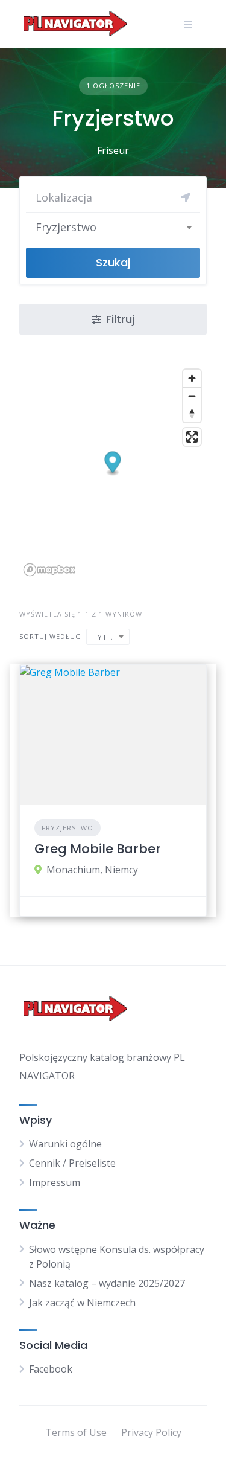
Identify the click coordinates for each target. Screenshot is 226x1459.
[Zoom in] (192, 378)
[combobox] (113, 227)
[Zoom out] (192, 396)
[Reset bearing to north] (192, 413)
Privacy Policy (151, 1432)
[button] (113, 463)
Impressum (54, 1182)
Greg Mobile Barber (97, 849)
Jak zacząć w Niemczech (82, 1302)
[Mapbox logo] (49, 570)
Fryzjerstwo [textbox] (66, 227)
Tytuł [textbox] (105, 636)
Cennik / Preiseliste (72, 1163)
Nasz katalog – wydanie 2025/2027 (107, 1283)
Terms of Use (76, 1432)
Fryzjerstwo (67, 827)
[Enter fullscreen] (192, 437)
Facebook (50, 1369)
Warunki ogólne (65, 1143)
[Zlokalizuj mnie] (185, 197)
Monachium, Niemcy (92, 869)
